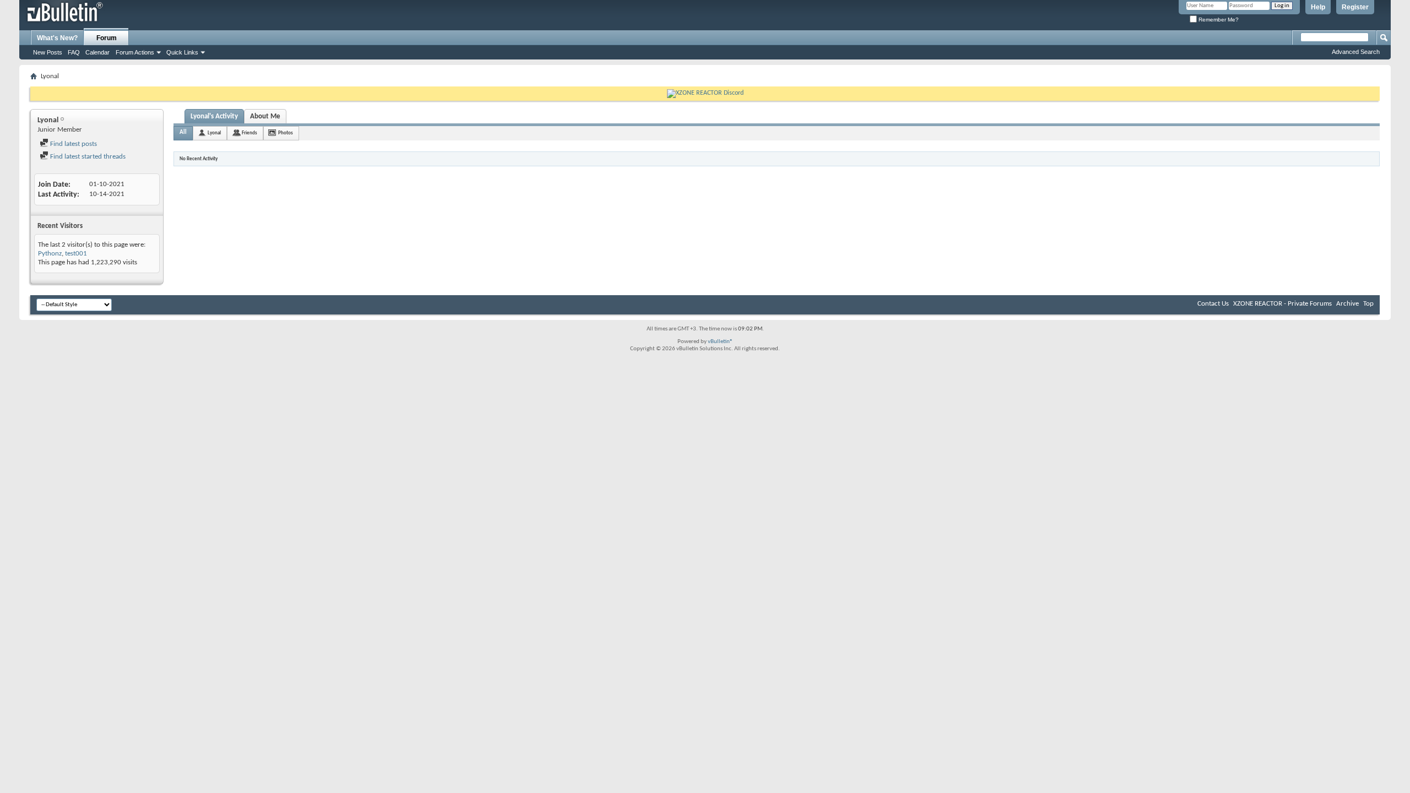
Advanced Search (1356, 51)
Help (1318, 7)
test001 (76, 253)
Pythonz (50, 253)
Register (1355, 7)
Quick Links (182, 52)
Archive (1347, 303)
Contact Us (1213, 303)
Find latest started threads (87, 156)
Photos (285, 133)
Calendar (97, 52)
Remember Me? (1218, 20)
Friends (249, 133)
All (183, 132)
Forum (106, 38)
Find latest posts (72, 144)
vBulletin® (720, 342)
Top (1368, 303)
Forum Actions (135, 52)
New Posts (47, 52)
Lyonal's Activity (214, 116)
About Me (265, 116)
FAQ (74, 52)
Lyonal (214, 133)
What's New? (57, 38)
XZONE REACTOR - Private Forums (1282, 303)
